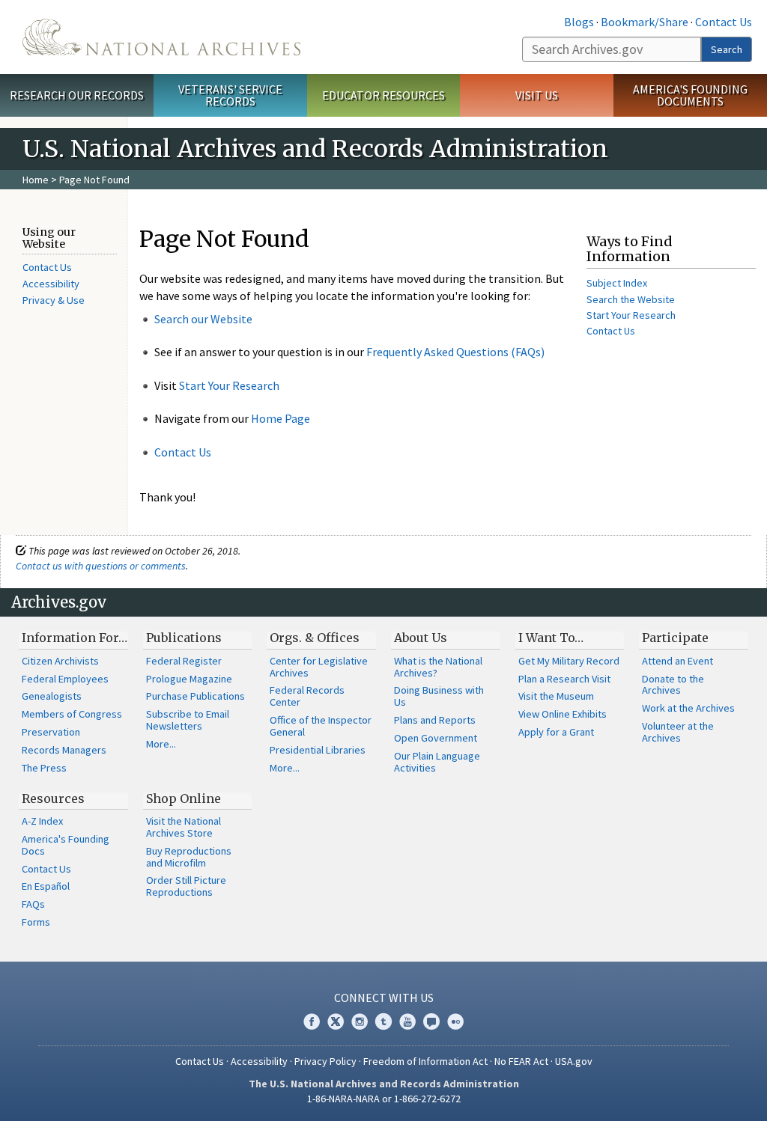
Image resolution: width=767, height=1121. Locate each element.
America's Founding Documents (690, 95)
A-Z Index (42, 821)
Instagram (360, 1021)
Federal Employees (65, 678)
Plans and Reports (435, 720)
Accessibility (50, 283)
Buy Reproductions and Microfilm (188, 857)
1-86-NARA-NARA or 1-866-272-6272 (384, 1098)
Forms (36, 922)
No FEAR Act (521, 1061)
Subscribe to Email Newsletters (187, 720)
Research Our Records (77, 95)
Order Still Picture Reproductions (186, 886)
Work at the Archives (688, 708)
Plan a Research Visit (564, 678)
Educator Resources (383, 95)
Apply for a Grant (556, 732)
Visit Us (536, 95)
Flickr (455, 1021)
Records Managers (64, 750)
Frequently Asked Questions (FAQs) (455, 351)
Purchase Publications (195, 696)
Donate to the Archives (673, 684)
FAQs (33, 904)
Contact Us (723, 21)
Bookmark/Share (644, 21)
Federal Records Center (307, 696)
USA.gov (573, 1061)
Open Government (435, 738)
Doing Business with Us (439, 696)
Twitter (336, 1021)
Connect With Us (384, 997)
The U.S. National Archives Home (161, 37)
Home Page (280, 418)
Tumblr (383, 1021)
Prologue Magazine (189, 678)
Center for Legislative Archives (319, 666)
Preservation (51, 732)
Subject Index (616, 283)
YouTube (407, 1021)
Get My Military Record (568, 661)
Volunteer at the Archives (678, 732)
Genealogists (52, 696)
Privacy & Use (53, 300)
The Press (44, 768)
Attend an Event (677, 661)
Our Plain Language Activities (437, 762)
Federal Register (184, 661)
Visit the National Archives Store (183, 827)
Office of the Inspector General (321, 726)
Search (726, 49)
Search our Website (203, 318)
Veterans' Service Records (230, 95)
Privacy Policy (325, 1061)
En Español (46, 886)
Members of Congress (72, 714)
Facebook (312, 1021)
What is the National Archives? (438, 666)
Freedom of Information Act (425, 1061)
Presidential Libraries (318, 750)
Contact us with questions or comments (101, 565)
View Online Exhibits (562, 714)
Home (35, 179)
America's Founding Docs (65, 845)
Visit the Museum (556, 696)
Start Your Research (229, 385)
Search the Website (630, 299)
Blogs (579, 21)
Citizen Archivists (60, 661)
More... (161, 744)
